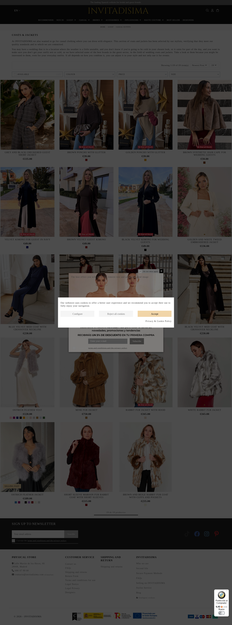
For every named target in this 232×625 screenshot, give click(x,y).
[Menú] (227, 591)
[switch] (221, 613)
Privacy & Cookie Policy (159, 321)
